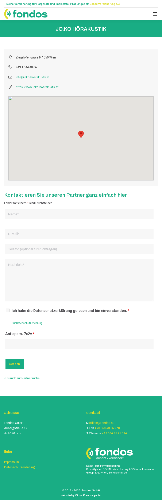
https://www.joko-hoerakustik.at (37, 87)
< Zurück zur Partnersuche (22, 378)
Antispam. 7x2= (20, 334)
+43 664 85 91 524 (114, 433)
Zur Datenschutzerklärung (27, 323)
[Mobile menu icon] (155, 14)
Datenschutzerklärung (19, 467)
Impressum (11, 462)
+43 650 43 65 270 (107, 428)
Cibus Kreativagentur (88, 495)
